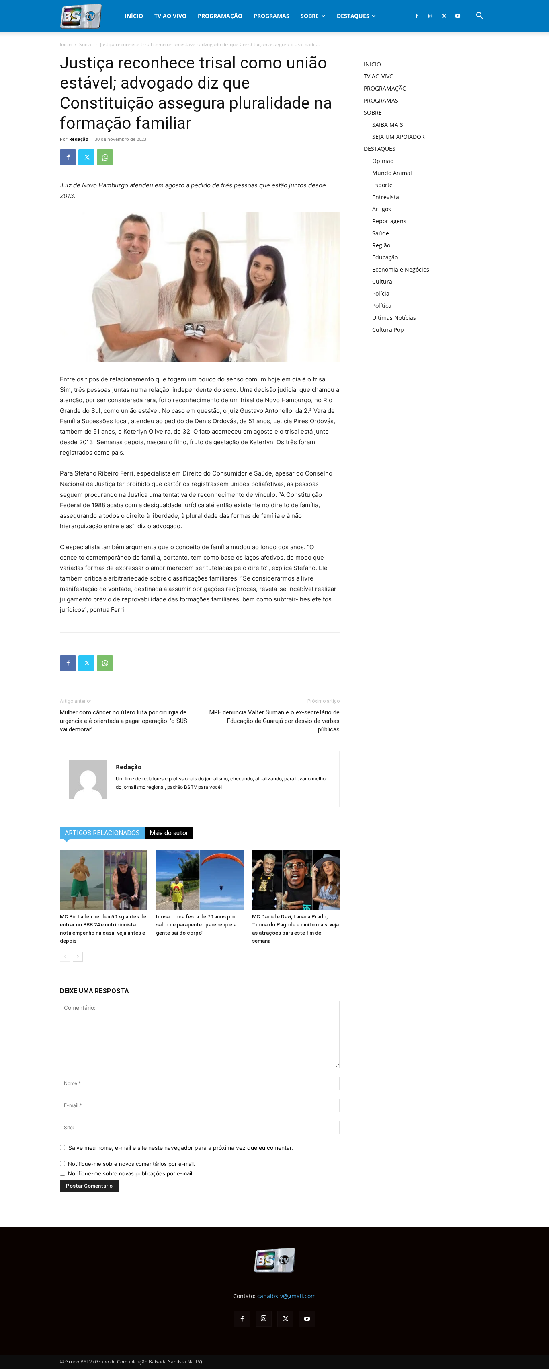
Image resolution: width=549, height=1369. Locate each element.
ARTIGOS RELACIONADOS (102, 833)
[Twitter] (444, 16)
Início (66, 44)
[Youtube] (458, 16)
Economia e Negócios (400, 269)
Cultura (382, 281)
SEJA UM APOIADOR (398, 136)
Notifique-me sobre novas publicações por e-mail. (131, 1173)
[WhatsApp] (105, 157)
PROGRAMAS (271, 16)
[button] (479, 17)
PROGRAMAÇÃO (220, 16)
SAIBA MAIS (387, 124)
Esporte (382, 185)
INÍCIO (134, 16)
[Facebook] (417, 16)
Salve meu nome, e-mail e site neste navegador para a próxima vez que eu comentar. (180, 1147)
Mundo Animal (392, 173)
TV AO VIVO (170, 16)
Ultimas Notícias (394, 317)
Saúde (380, 233)
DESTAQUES (353, 16)
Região (381, 245)
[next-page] (78, 957)
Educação (385, 257)
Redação (78, 139)
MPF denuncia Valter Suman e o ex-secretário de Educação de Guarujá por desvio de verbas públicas (274, 721)
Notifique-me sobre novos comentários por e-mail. (131, 1164)
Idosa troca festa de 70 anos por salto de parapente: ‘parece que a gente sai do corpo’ (196, 925)
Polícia (380, 293)
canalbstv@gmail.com (286, 1296)
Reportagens (389, 221)
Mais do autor (169, 833)
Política (381, 305)
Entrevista (385, 197)
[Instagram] (430, 16)
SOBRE (310, 16)
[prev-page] (65, 957)
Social (85, 44)
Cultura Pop (388, 330)
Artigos (381, 209)
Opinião (382, 161)
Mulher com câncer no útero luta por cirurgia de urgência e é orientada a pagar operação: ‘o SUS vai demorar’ (123, 721)
